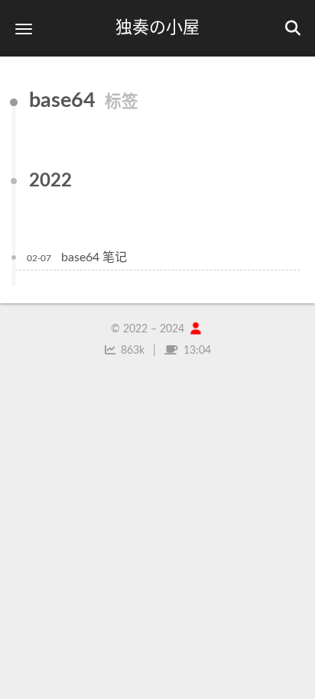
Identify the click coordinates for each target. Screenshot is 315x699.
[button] (24, 28)
